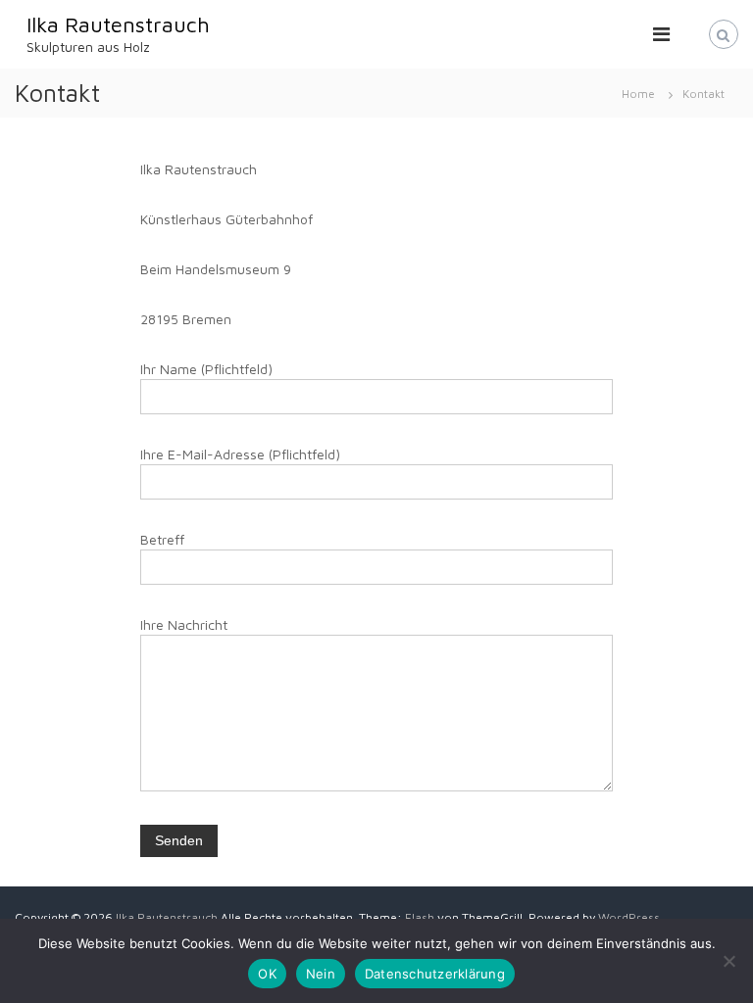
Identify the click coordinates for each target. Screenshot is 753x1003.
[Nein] (728, 961)
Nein (320, 973)
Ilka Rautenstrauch (118, 24)
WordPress (629, 917)
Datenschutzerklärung (435, 973)
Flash (419, 917)
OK (267, 973)
